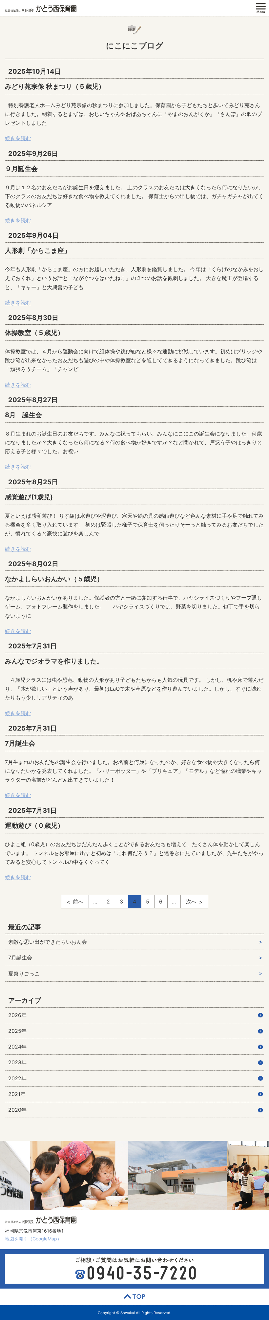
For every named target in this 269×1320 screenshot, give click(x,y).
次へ (191, 901)
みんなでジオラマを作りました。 (54, 661)
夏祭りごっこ (24, 973)
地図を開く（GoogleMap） (33, 1238)
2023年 (17, 1062)
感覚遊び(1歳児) (29, 497)
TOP (134, 1297)
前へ (78, 901)
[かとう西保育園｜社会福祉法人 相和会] (40, 8)
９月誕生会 (21, 169)
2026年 (17, 1015)
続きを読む (18, 138)
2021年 (17, 1094)
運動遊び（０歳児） (34, 825)
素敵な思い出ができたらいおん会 (47, 942)
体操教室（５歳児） (34, 333)
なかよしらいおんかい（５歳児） (54, 579)
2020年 (17, 1109)
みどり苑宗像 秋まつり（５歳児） (55, 86)
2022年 (17, 1078)
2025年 (17, 1031)
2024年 (17, 1046)
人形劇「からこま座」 (38, 250)
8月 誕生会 (23, 415)
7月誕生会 (20, 743)
